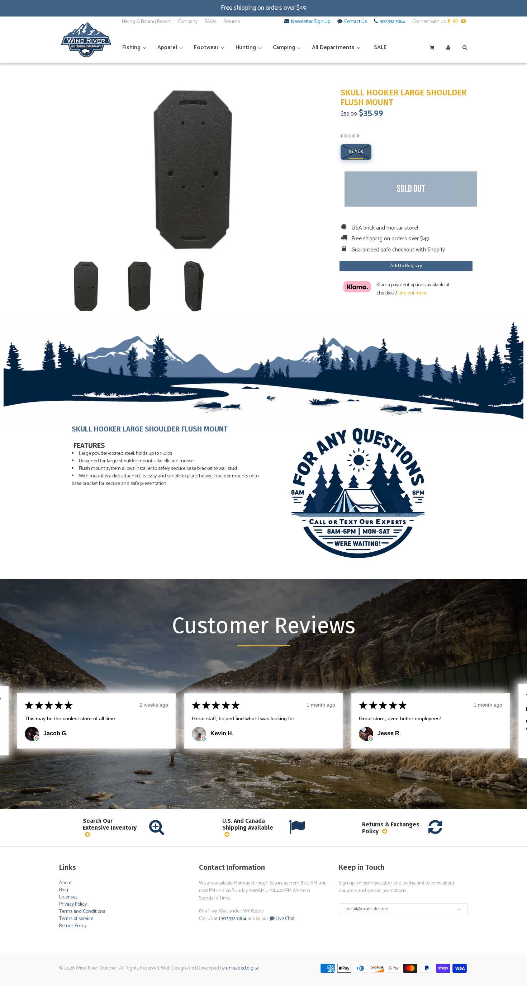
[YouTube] (464, 21)
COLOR (350, 137)
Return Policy (72, 926)
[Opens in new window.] (36, 738)
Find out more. (412, 293)
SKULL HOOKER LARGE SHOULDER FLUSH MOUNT (403, 98)
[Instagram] (456, 21)
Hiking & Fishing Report (146, 21)
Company (188, 21)
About (65, 883)
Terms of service (76, 919)
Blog (63, 890)
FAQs (210, 21)
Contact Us (355, 21)
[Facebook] (449, 21)
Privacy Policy (73, 904)
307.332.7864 (392, 21)
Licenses (68, 897)
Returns (231, 21)
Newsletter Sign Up (310, 21)
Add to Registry (406, 266)
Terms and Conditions (82, 911)
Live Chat (285, 919)
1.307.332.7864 (232, 919)
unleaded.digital (243, 968)
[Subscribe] (458, 909)
